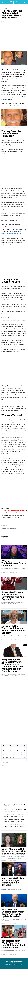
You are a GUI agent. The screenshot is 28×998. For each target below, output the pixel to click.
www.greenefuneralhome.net (12, 233)
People (4, 8)
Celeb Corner (4, 937)
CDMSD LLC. (18, 964)
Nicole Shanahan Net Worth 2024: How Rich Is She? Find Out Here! (14, 805)
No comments (5, 21)
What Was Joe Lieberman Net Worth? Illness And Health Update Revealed (14, 815)
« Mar (3, 765)
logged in (8, 528)
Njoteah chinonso (4, 572)
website (6, 510)
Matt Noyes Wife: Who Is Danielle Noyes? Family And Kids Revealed (15, 810)
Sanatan (22, 320)
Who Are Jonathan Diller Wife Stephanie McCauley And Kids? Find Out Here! (14, 825)
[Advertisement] (14, 37)
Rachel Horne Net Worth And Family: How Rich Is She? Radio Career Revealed (15, 820)
